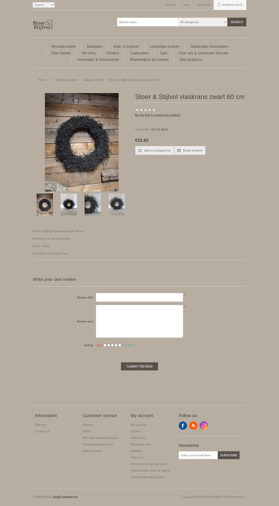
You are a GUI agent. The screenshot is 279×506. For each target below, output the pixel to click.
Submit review (139, 366)
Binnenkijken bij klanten (149, 60)
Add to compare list (157, 150)
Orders (135, 431)
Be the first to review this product (157, 115)
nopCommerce (65, 497)
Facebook (183, 425)
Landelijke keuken (164, 46)
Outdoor (112, 53)
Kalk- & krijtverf (126, 46)
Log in (186, 4)
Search (237, 22)
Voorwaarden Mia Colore (148, 477)
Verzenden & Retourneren (98, 60)
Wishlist (136, 451)
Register (171, 4)
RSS (193, 425)
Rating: (89, 345)
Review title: (85, 297)
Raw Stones (61, 53)
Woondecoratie (63, 46)
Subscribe (228, 455)
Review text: (85, 321)
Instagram (204, 425)
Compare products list (98, 444)
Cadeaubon (140, 53)
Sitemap (40, 424)
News (86, 431)
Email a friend (192, 150)
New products (191, 60)
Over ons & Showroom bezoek (203, 53)
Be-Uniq (88, 53)
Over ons (137, 457)
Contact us (42, 431)
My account (139, 424)
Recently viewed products (100, 438)
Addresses (138, 438)
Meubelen (94, 46)
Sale (163, 53)
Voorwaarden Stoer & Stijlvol (150, 470)
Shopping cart (140, 444)
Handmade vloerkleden (209, 46)
